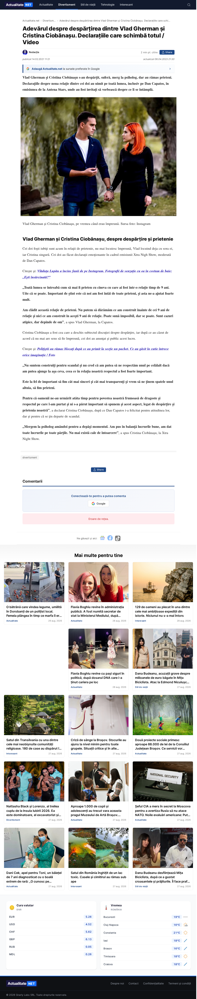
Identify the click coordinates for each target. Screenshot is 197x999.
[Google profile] (102, 538)
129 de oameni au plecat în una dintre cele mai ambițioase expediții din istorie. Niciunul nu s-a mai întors (162, 611)
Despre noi (117, 983)
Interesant (126, 4)
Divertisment (66, 4)
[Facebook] (110, 538)
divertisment (30, 457)
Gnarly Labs (23, 994)
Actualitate (19, 5)
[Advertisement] (34, 652)
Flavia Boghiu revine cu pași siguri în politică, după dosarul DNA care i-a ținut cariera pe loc (97, 678)
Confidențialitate (153, 983)
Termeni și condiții (179, 983)
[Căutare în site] (188, 4)
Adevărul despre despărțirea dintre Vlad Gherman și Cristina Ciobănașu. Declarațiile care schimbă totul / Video (115, 20)
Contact (134, 983)
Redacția (34, 52)
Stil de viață (88, 4)
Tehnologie (107, 4)
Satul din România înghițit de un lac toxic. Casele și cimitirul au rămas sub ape (98, 877)
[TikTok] (117, 538)
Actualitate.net (31, 20)
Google (101, 503)
